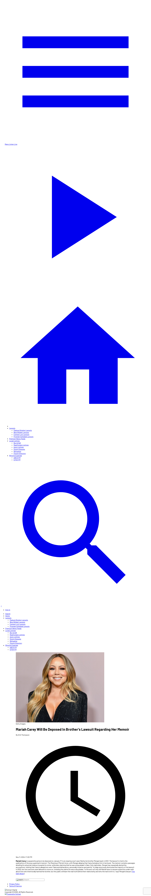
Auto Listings (19, 447)
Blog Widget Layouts (21, 432)
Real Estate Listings (21, 445)
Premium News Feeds (17, 439)
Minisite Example (15, 455)
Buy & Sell (17, 443)
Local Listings (14, 441)
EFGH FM (17, 460)
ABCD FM (17, 458)
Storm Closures (19, 449)
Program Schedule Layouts (23, 437)
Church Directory (20, 453)
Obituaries (17, 451)
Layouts (12, 428)
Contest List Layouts (21, 434)
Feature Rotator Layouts (23, 430)
